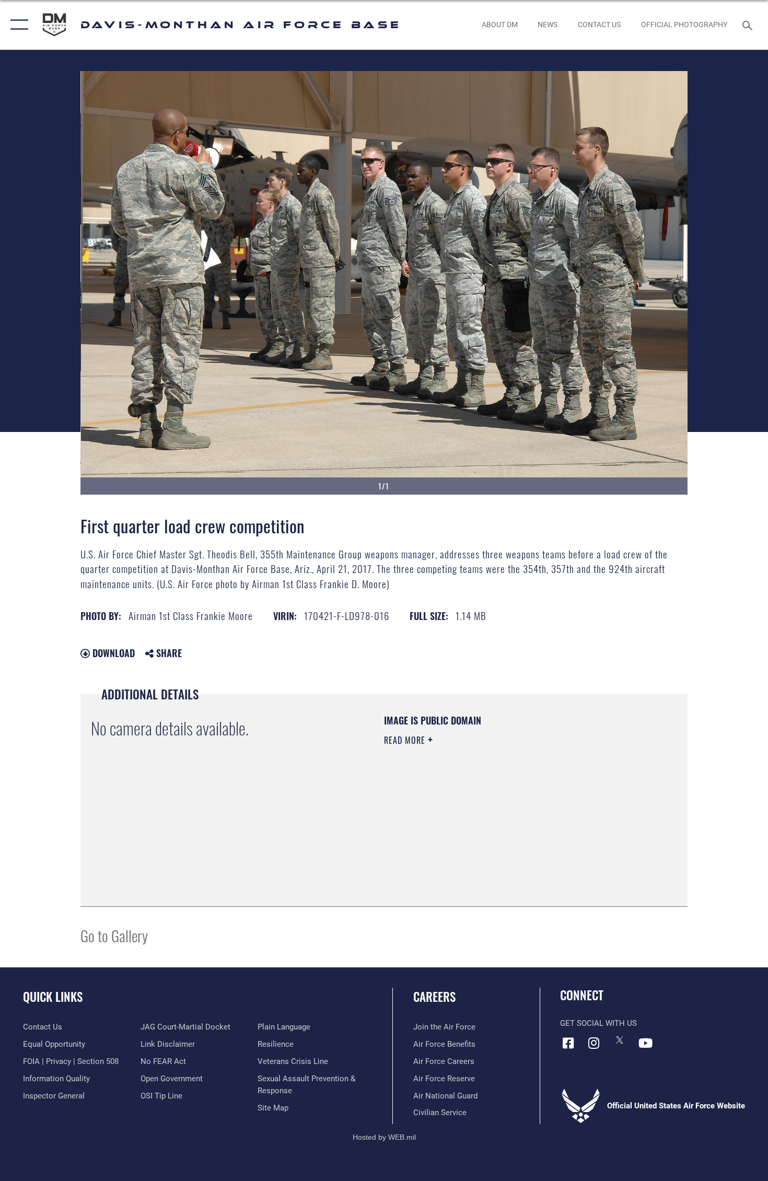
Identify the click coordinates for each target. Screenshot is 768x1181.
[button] (17, 25)
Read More (406, 740)
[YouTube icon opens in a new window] (645, 1043)
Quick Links (53, 996)
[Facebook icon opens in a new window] (568, 1043)
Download (112, 653)
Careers (434, 996)
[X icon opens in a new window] (619, 1040)
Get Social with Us (598, 1023)
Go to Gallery (114, 935)
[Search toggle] (749, 24)
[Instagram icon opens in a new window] (594, 1043)
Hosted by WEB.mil (384, 1137)
